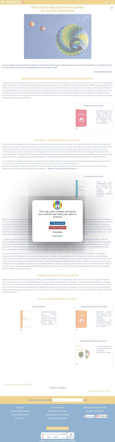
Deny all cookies (58, 228)
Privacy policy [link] (57, 236)
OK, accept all (58, 223)
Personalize (57, 232)
